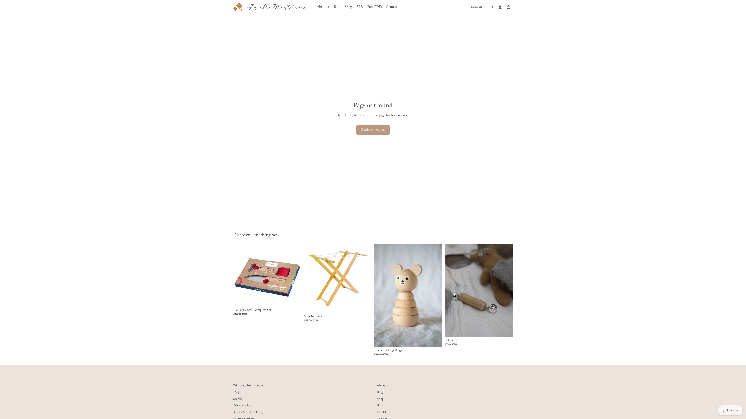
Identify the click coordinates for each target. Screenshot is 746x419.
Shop (380, 398)
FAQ (236, 392)
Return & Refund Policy (248, 412)
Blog (380, 392)
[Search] (492, 7)
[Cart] (508, 7)
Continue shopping (373, 129)
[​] (301, 376)
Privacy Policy (242, 405)
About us (383, 385)
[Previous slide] (239, 275)
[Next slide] (295, 275)
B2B (380, 405)
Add (298, 300)
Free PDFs (383, 412)
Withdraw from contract (249, 385)
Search (237, 398)
